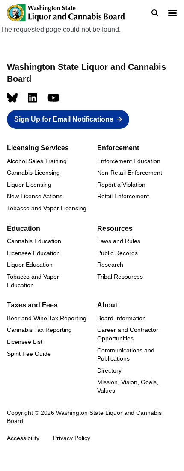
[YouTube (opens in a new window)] (53, 98)
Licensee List (24, 341)
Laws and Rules (118, 241)
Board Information (121, 318)
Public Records (117, 253)
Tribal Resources (120, 276)
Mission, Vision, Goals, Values (127, 386)
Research (110, 264)
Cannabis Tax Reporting (39, 329)
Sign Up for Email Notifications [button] (63, 119)
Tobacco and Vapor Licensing (46, 208)
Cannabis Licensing (33, 172)
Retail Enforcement (123, 196)
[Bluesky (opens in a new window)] (12, 98)
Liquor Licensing (29, 184)
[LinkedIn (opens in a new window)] (32, 98)
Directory (109, 370)
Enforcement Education (128, 161)
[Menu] (172, 13)
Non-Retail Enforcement (129, 172)
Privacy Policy (71, 438)
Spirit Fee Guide (29, 353)
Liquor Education (30, 264)
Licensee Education (33, 253)
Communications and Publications (125, 354)
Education (23, 228)
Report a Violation (121, 184)
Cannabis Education (34, 241)
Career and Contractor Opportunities (127, 334)
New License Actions (34, 196)
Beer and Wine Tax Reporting (46, 318)
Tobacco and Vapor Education (33, 281)
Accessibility (23, 438)
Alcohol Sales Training (37, 161)
